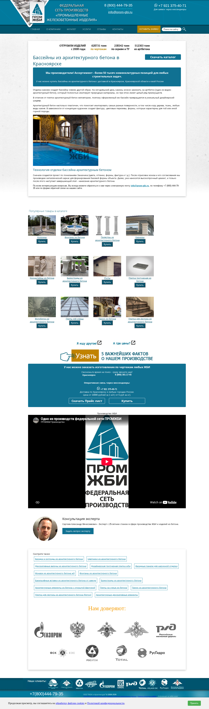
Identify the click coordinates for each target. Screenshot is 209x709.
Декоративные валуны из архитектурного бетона (60, 566)
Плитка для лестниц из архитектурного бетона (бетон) (63, 595)
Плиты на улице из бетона (113, 587)
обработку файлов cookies (70, 703)
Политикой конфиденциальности (105, 703)
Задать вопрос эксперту (78, 531)
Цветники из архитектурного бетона (107, 559)
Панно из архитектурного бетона (149, 587)
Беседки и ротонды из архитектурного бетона (59, 559)
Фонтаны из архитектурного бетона (98, 573)
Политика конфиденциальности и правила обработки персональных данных (110, 696)
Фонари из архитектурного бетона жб (55, 573)
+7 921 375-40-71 (171, 6)
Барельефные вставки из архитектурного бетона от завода (65, 580)
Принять (194, 703)
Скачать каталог (163, 57)
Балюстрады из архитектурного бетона (121, 580)
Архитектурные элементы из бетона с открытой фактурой (65, 587)
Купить (42, 241)
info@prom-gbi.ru (120, 12)
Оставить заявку (149, 29)
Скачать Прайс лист (87, 401)
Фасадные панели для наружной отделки (156, 566)
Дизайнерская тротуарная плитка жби (110, 566)
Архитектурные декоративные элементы (117, 595)
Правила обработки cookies (147, 696)
